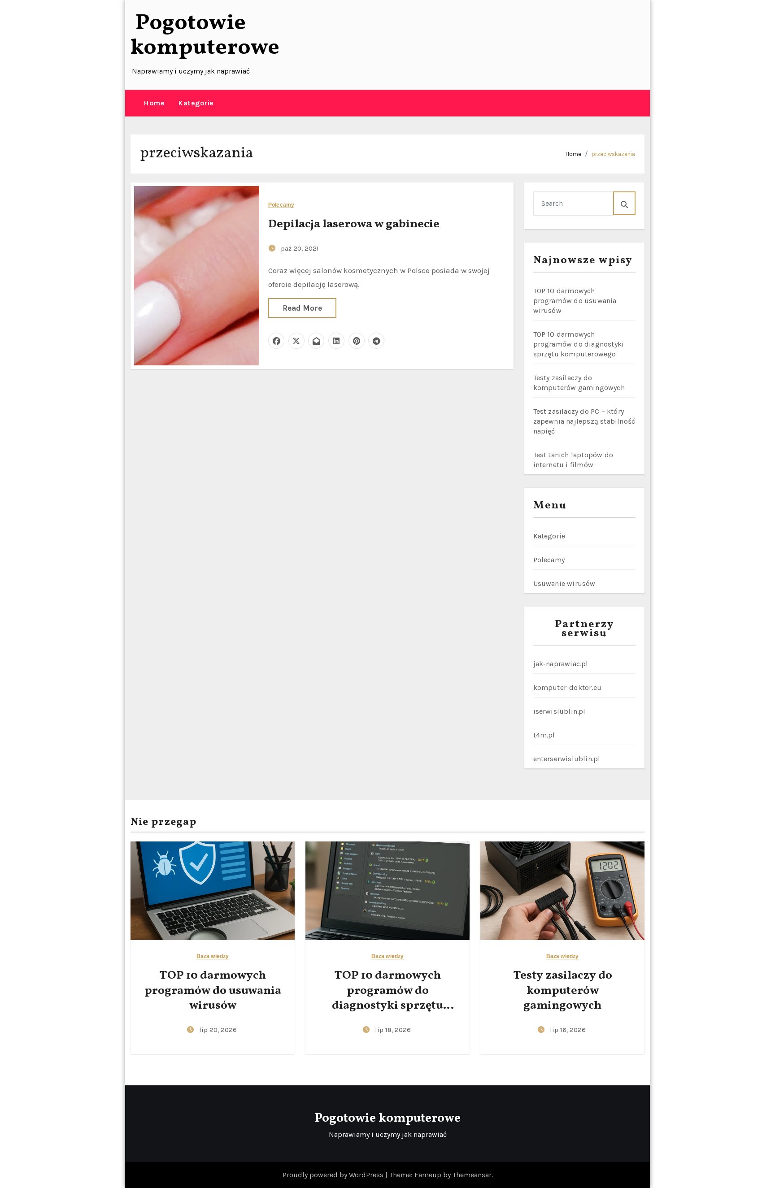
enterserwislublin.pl (567, 758)
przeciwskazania (613, 154)
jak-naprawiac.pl (560, 663)
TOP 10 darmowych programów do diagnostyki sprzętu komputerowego (578, 344)
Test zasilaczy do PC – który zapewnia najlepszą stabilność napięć (584, 421)
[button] (134, 103)
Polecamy (281, 205)
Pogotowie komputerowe (205, 36)
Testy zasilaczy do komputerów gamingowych (562, 990)
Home (154, 103)
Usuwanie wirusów (564, 583)
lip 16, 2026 (568, 1030)
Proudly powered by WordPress (334, 1175)
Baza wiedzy (212, 956)
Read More (302, 308)
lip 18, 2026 (393, 1030)
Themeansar (472, 1175)
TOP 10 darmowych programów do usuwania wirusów (575, 300)
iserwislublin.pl (559, 711)
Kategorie (196, 103)
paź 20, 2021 (300, 248)
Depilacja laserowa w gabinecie (354, 224)
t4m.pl (544, 735)
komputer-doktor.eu (567, 687)
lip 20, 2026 (218, 1030)
